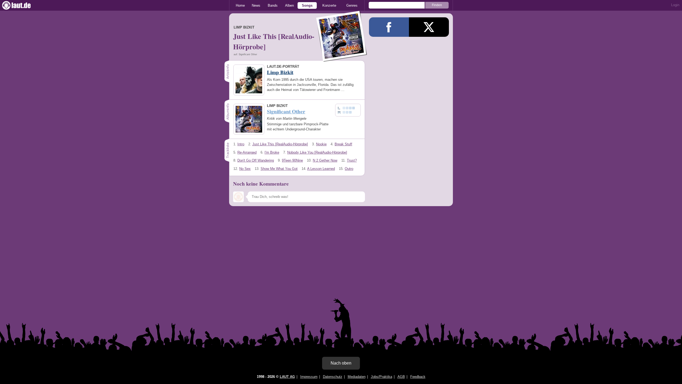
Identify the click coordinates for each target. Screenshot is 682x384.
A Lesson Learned (321, 169)
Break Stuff (343, 144)
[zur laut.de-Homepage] (21, 5)
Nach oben (341, 363)
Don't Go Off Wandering (255, 160)
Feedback (417, 377)
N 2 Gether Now (325, 160)
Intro (240, 144)
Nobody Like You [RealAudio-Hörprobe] (317, 152)
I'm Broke (272, 152)
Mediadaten (357, 377)
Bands (273, 5)
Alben (289, 5)
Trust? (352, 160)
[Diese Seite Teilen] (389, 27)
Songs (307, 5)
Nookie (321, 144)
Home (240, 5)
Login (675, 5)
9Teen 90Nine (292, 160)
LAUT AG (287, 377)
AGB (401, 377)
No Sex (245, 169)
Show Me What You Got (279, 169)
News (256, 5)
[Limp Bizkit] (342, 58)
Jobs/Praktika (381, 377)
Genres (352, 5)
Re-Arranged (247, 152)
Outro (349, 169)
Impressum (309, 377)
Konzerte (329, 5)
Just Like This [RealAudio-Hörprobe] (280, 144)
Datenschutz (332, 377)
